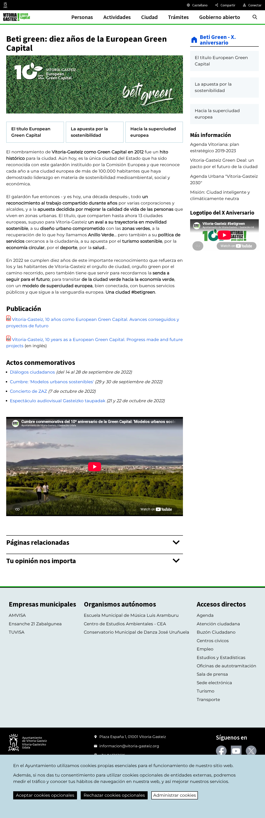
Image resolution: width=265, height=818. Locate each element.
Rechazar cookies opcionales (114, 795)
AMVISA (17, 615)
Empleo (205, 649)
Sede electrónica (214, 682)
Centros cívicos (213, 640)
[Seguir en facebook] (221, 751)
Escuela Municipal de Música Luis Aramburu (131, 615)
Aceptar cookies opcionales (45, 795)
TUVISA (16, 632)
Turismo (205, 691)
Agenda (205, 615)
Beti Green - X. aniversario (218, 40)
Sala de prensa (212, 674)
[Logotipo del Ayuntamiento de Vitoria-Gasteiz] (28, 743)
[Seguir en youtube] (236, 751)
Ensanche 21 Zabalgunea (35, 623)
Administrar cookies (174, 795)
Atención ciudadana (218, 623)
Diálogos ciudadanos (32, 372)
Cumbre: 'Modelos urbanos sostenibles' (52, 381)
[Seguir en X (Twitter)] (251, 751)
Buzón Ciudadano (216, 632)
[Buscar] (255, 17)
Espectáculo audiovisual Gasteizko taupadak (57, 400)
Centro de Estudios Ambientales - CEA (125, 623)
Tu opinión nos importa (41, 560)
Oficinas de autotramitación (226, 665)
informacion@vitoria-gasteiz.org (129, 746)
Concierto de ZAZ (28, 391)
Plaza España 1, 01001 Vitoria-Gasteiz (132, 736)
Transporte (208, 699)
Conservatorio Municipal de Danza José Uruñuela (136, 632)
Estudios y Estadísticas (221, 657)
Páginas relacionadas (37, 542)
